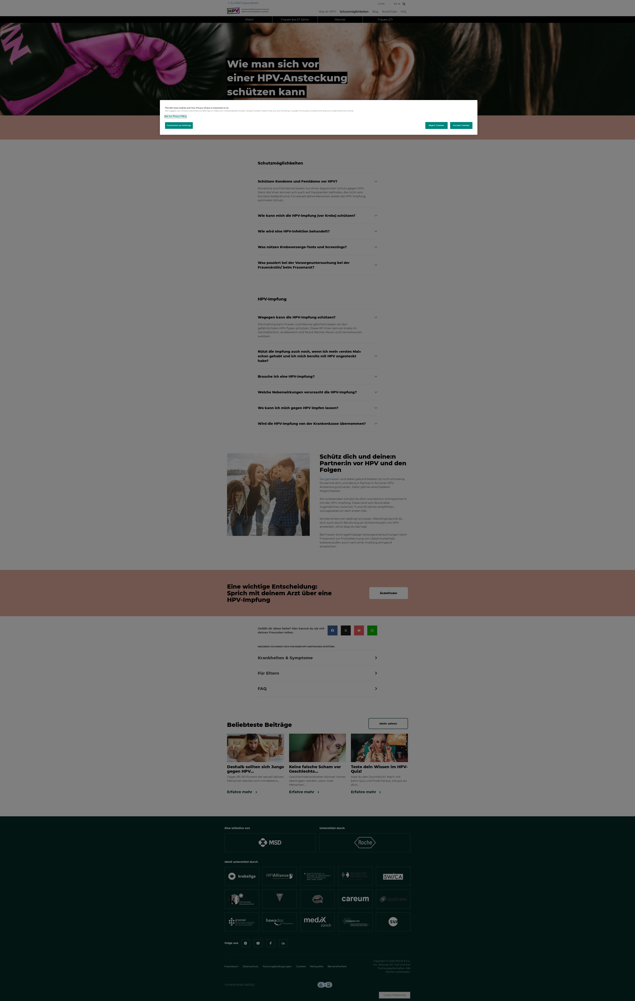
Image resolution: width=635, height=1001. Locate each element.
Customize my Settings (179, 125)
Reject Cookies (436, 125)
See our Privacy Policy (175, 116)
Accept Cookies (461, 125)
